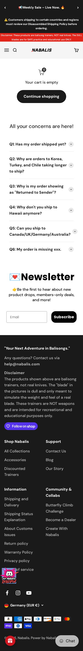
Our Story (54, 468)
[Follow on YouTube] (29, 593)
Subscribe (64, 317)
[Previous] (5, 7)
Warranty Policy (18, 552)
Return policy (16, 543)
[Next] (78, 7)
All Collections (17, 451)
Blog (49, 459)
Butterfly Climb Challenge (59, 508)
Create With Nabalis (57, 531)
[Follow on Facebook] (7, 593)
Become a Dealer (61, 519)
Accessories (15, 459)
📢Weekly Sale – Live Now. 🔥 (41, 7)
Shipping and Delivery (16, 502)
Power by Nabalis (44, 638)
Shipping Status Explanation (18, 517)
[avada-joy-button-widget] (10, 641)
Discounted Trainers (14, 471)
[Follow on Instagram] (18, 593)
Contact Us (56, 451)
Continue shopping (41, 96)
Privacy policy (17, 560)
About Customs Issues (18, 531)
